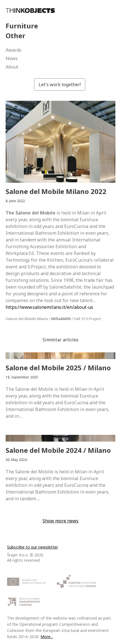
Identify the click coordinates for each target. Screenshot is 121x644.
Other (15, 35)
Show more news (60, 521)
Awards (13, 50)
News (12, 58)
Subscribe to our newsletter (32, 547)
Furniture (22, 25)
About (12, 67)
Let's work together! (60, 84)
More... (47, 636)
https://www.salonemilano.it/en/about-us (49, 307)
